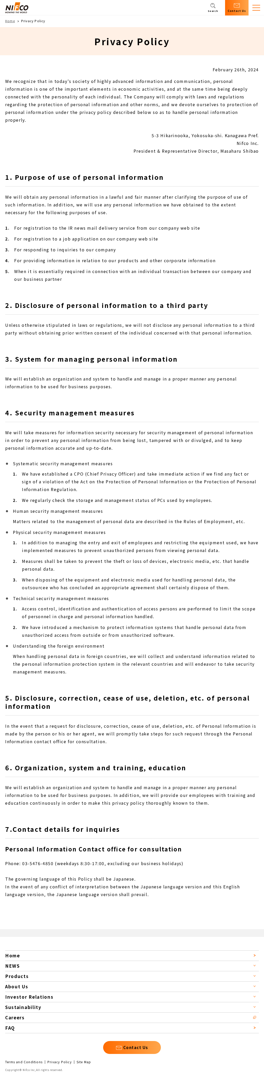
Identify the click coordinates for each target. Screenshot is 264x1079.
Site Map (84, 1062)
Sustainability (23, 1007)
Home (10, 21)
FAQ (10, 1027)
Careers (15, 1017)
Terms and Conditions (24, 1062)
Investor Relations (29, 996)
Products (17, 976)
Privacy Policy (59, 1062)
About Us (16, 986)
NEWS (12, 965)
